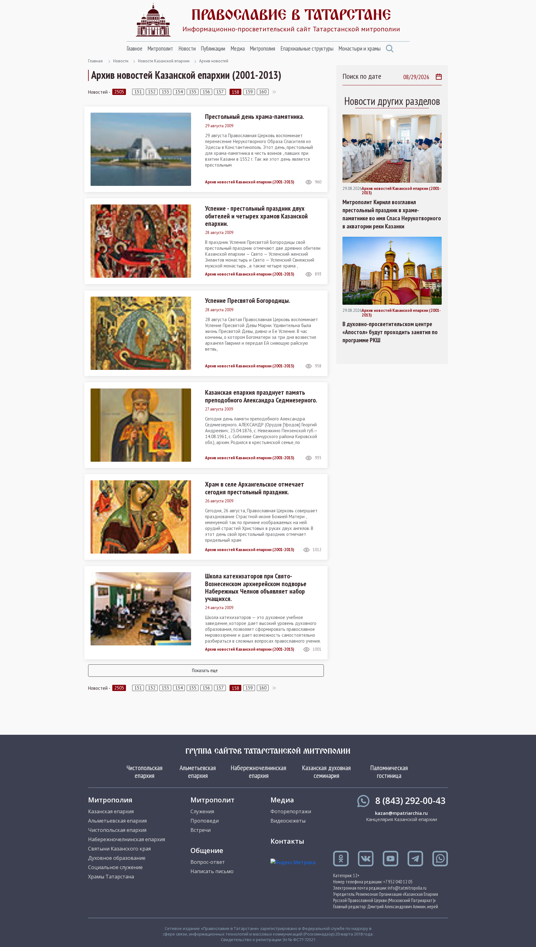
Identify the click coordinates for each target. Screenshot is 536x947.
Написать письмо (212, 871)
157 (220, 92)
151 (138, 92)
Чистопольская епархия (145, 771)
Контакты (287, 841)
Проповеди (204, 821)
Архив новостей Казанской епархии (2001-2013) (249, 182)
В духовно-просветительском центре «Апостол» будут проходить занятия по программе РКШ (390, 332)
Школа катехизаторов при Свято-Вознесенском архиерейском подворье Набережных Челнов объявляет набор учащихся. (255, 587)
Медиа (237, 48)
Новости (187, 48)
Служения (202, 811)
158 (235, 92)
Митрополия (262, 48)
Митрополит (160, 48)
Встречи (200, 830)
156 (206, 92)
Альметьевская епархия (198, 771)
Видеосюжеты (288, 821)
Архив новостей (213, 61)
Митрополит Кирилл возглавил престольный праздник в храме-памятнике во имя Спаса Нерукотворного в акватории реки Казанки (391, 214)
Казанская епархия (111, 811)
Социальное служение (115, 867)
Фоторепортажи (290, 811)
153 (165, 92)
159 (249, 92)
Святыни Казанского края (119, 849)
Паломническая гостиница (389, 771)
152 (151, 92)
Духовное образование (116, 858)
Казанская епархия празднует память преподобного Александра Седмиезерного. (261, 395)
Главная (95, 61)
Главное (134, 48)
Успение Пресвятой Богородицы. (247, 300)
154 (179, 92)
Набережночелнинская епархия (258, 771)
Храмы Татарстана (111, 876)
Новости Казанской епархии (164, 61)
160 (262, 92)
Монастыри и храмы (359, 48)
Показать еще (205, 670)
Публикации (213, 48)
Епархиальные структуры (306, 48)
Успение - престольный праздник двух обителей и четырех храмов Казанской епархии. (256, 215)
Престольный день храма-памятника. (254, 116)
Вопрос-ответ (207, 862)
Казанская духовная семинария (326, 771)
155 (192, 92)
